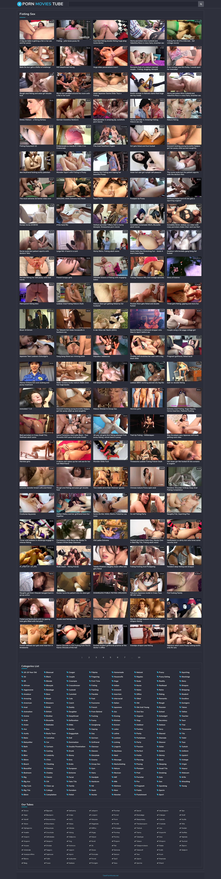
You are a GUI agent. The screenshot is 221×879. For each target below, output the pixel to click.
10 (139, 657)
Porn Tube (42, 4)
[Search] (201, 4)
